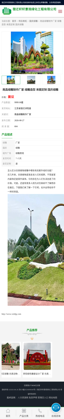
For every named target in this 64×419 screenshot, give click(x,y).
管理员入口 (43, 398)
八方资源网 (23, 398)
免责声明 (33, 398)
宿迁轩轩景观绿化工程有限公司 (48, 390)
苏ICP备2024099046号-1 (28, 390)
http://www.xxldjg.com (11, 314)
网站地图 (53, 398)
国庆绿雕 (33, 21)
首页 (14, 21)
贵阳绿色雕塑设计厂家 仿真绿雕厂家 (19, 374)
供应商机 (23, 21)
